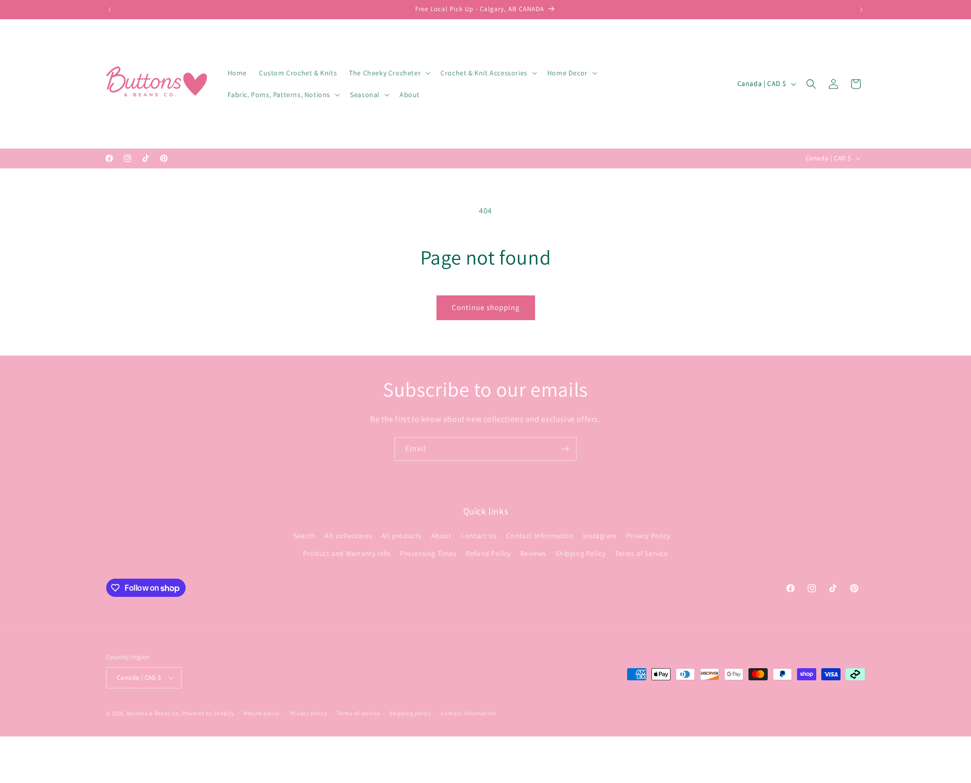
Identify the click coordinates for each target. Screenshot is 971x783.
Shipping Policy (580, 553)
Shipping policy (410, 713)
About (441, 535)
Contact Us (479, 535)
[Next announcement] (861, 9)
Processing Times (428, 553)
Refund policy (262, 713)
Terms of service (358, 713)
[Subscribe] (565, 449)
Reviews (533, 553)
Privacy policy (308, 713)
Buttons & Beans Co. (154, 713)
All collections (348, 535)
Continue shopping (486, 307)
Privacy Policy (648, 535)
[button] (388, 72)
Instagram (599, 535)
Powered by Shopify (208, 713)
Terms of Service (641, 553)
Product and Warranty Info (346, 553)
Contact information (468, 713)
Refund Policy (488, 553)
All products (401, 535)
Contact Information (539, 535)
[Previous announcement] (110, 9)
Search (304, 535)
